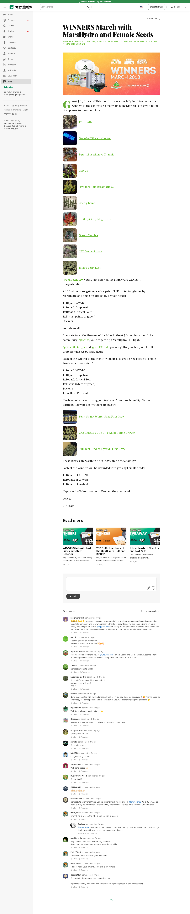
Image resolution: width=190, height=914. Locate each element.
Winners (80, 44)
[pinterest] (19, 115)
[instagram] (16, 115)
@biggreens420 (73, 279)
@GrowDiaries (106, 655)
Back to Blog (154, 18)
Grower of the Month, (133, 41)
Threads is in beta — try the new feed (95, 2)
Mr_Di (73, 637)
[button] (186, 7)
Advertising (16, 110)
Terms (7, 110)
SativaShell (76, 764)
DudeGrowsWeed (79, 776)
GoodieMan (76, 875)
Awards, (67, 41)
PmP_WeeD (76, 812)
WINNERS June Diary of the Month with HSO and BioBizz (110, 551)
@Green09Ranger (74, 347)
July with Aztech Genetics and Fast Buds (144, 549)
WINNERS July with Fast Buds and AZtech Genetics (77, 551)
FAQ (17, 106)
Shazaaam (75, 719)
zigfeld (74, 742)
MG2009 (75, 753)
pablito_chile (76, 838)
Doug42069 (76, 730)
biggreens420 (77, 618)
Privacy (23, 106)
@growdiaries (135, 802)
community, (79, 41)
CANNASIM (76, 787)
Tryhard (81, 824)
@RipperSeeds (103, 626)
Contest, (91, 41)
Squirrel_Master (78, 651)
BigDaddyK (76, 708)
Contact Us (9, 106)
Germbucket (76, 798)
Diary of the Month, (108, 41)
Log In (177, 7)
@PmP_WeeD (84, 827)
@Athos (84, 340)
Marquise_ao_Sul (78, 677)
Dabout (74, 694)
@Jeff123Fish (100, 347)
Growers (8, 95)
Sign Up (7, 114)
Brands (16, 92)
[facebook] (13, 115)
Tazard (74, 665)
